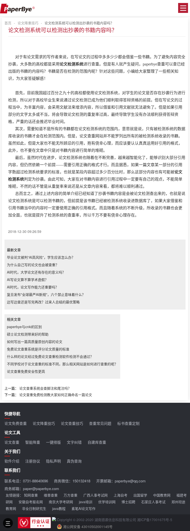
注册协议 (32, 461)
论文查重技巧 (72, 423)
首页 (7, 22)
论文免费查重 (15, 423)
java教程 (59, 508)
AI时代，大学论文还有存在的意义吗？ (36, 272)
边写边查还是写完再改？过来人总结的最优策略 (43, 301)
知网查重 (31, 495)
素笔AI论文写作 (83, 508)
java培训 (85, 501)
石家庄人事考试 (153, 501)
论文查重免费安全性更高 (26, 371)
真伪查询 (74, 461)
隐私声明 (53, 461)
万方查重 (70, 495)
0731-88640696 (35, 480)
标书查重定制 (128, 423)
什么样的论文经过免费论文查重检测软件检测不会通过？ (50, 356)
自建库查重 (97, 442)
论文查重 (11, 442)
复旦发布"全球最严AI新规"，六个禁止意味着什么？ (46, 294)
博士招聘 (128, 501)
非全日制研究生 (34, 508)
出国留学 (140, 495)
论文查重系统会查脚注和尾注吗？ (45, 388)
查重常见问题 (100, 423)
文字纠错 (74, 442)
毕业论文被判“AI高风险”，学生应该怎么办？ (41, 257)
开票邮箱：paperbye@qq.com (121, 480)
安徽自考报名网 (31, 501)
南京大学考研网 (61, 501)
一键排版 (53, 442)
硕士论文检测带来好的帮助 (27, 334)
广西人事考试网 (95, 495)
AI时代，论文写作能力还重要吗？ (33, 286)
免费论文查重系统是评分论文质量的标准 (38, 348)
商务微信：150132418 (72, 480)
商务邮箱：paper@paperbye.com (31, 488)
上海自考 (120, 495)
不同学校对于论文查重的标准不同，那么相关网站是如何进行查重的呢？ (62, 363)
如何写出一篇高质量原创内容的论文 (34, 341)
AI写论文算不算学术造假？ (27, 279)
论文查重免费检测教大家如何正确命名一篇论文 (55, 394)
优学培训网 (107, 501)
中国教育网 (161, 495)
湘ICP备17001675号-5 (154, 519)
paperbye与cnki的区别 (24, 326)
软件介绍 (11, 461)
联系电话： (26, 480)
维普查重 (51, 495)
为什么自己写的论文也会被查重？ (33, 264)
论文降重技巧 (28, 22)
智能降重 (32, 442)
